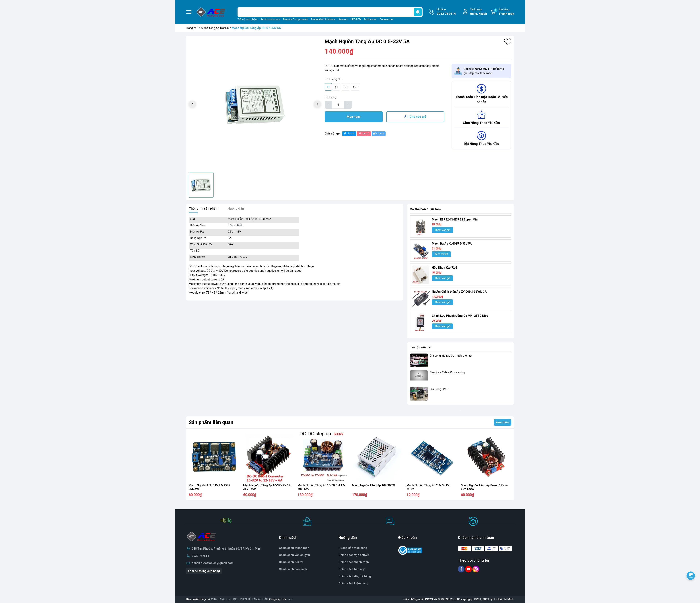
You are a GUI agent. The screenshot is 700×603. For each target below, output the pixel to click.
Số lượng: (331, 97)
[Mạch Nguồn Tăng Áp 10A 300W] (377, 457)
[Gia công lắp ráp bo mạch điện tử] (419, 360)
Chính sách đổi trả (291, 562)
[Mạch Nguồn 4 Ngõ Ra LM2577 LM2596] (214, 457)
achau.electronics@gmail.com (213, 563)
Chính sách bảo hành (293, 569)
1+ (328, 87)
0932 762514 (200, 556)
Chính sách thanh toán (294, 548)
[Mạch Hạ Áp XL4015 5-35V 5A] (421, 250)
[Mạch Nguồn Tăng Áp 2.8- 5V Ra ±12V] (432, 457)
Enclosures (370, 19)
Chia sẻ (350, 133)
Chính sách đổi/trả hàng (355, 576)
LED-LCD (356, 19)
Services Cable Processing (447, 372)
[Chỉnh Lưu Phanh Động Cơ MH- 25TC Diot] (421, 323)
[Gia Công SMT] (419, 394)
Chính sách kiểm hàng (353, 583)
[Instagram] (475, 569)
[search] (418, 12)
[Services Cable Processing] (419, 377)
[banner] (460, 410)
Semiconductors (270, 19)
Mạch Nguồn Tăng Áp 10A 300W (373, 485)
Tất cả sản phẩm (248, 19)
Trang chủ (192, 28)
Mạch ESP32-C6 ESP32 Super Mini (455, 219)
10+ (345, 87)
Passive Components (295, 19)
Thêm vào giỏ (442, 230)
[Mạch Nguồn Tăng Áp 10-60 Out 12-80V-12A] (323, 457)
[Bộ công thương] (410, 550)
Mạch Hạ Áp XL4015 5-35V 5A (452, 243)
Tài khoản (478, 11)
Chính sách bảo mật (352, 569)
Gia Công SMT (439, 389)
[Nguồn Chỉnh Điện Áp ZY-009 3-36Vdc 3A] (421, 299)
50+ (355, 87)
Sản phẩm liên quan (211, 422)
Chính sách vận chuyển (294, 555)
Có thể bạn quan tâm (425, 209)
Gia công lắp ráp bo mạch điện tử (451, 355)
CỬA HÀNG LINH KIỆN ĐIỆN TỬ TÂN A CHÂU (239, 599)
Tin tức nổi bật (420, 347)
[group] (255, 104)
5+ (336, 87)
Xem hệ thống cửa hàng (204, 571)
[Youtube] (468, 569)
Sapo (290, 599)
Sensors (343, 19)
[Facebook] (461, 569)
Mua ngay (354, 116)
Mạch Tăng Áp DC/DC (215, 28)
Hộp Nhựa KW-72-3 (444, 267)
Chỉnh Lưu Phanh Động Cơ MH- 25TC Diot (460, 315)
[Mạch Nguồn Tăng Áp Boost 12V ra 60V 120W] (486, 457)
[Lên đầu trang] (690, 585)
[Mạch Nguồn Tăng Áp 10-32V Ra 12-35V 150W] (268, 457)
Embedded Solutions (323, 19)
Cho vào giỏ (417, 116)
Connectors (386, 19)
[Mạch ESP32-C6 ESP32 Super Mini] (421, 226)
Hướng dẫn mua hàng (353, 548)
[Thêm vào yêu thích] (507, 41)
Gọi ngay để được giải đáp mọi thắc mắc (484, 71)
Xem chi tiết (441, 254)
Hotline (446, 11)
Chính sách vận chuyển (354, 555)
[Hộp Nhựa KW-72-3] (421, 275)
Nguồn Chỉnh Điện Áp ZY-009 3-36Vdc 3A (459, 291)
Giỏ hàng (504, 11)
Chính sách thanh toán (354, 562)
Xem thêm (502, 422)
